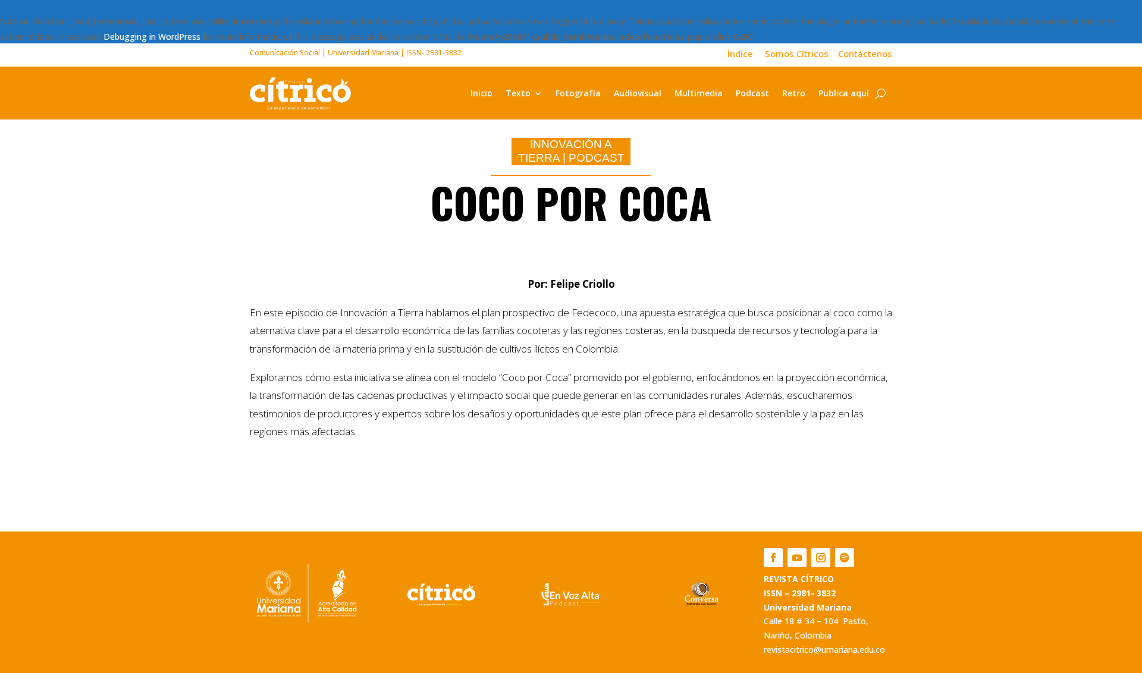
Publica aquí (843, 93)
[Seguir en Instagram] (820, 557)
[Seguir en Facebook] (773, 557)
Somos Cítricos (797, 53)
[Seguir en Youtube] (797, 557)
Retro (793, 93)
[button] (746, 53)
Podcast (752, 93)
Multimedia (698, 93)
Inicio (481, 93)
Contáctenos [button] (861, 53)
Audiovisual (637, 93)
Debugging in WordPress (151, 36)
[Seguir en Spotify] (844, 557)
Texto (518, 93)
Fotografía (578, 93)
